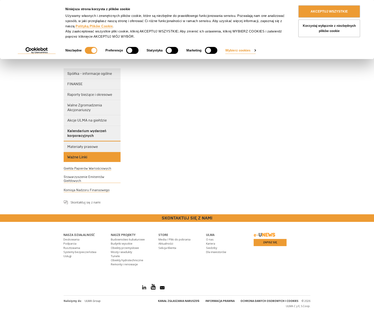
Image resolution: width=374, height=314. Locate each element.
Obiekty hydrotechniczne (127, 260)
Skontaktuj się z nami (85, 202)
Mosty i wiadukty (121, 252)
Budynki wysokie (121, 243)
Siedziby (211, 248)
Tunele (115, 256)
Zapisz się (270, 242)
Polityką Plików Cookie (94, 26)
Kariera (210, 243)
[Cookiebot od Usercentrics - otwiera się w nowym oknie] (37, 50)
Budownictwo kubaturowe (128, 239)
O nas (210, 239)
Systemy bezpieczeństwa (79, 252)
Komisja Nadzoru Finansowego (87, 190)
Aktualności (165, 243)
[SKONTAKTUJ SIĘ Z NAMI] (3, 218)
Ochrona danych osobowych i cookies (269, 301)
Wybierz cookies (238, 50)
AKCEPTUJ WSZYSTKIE (329, 11)
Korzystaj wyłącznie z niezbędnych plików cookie (329, 28)
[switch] (132, 50)
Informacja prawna (220, 301)
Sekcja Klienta (167, 248)
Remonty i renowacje (124, 264)
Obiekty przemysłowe (125, 248)
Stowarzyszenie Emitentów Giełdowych (84, 179)
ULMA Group (93, 301)
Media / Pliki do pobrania (174, 239)
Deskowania (71, 239)
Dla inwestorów (216, 252)
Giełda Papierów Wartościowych (87, 168)
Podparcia (69, 243)
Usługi (67, 256)
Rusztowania (71, 248)
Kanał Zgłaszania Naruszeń (178, 301)
